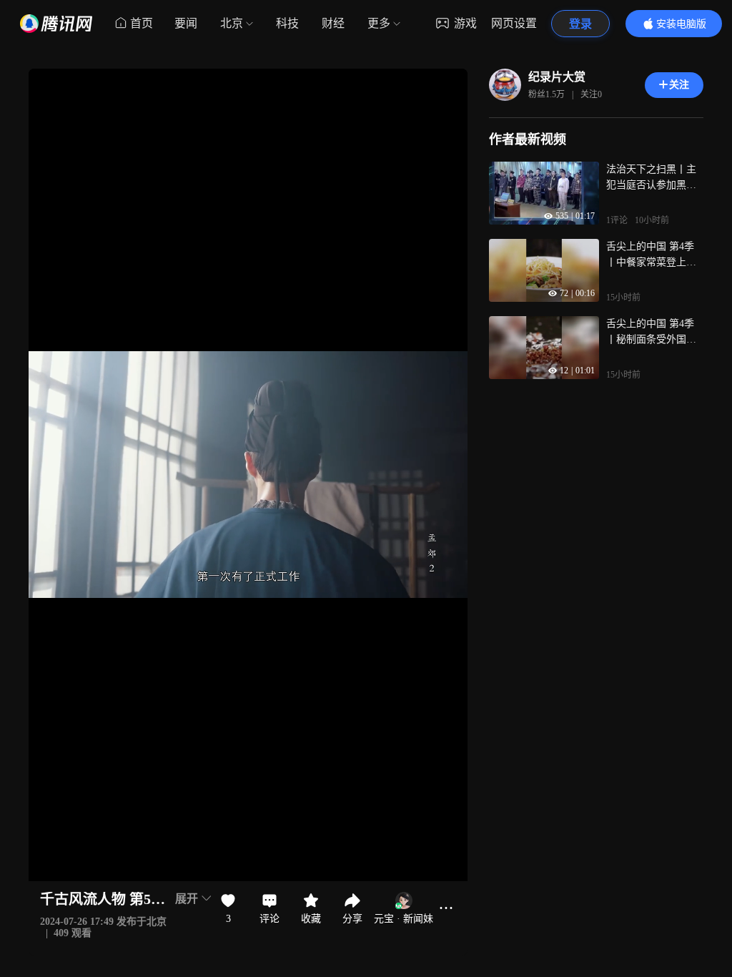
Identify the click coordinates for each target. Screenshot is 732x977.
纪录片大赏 (556, 77)
